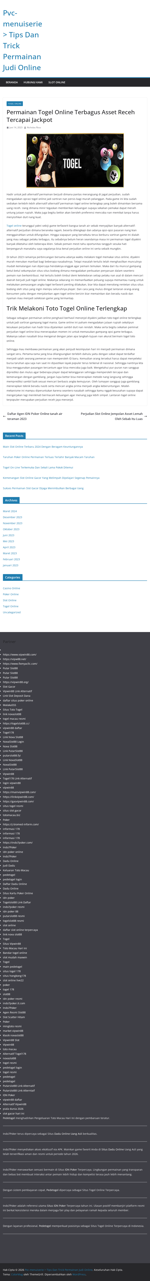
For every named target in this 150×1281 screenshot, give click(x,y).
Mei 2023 (8, 541)
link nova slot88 (12, 934)
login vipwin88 (12, 783)
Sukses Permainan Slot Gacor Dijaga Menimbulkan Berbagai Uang (43, 488)
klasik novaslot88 (13, 1035)
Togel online (14, 225)
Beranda (12, 82)
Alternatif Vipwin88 (14, 1104)
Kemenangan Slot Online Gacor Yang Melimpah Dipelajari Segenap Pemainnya (51, 478)
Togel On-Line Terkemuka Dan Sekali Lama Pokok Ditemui (38, 467)
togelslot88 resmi (13, 920)
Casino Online (11, 588)
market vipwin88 (13, 1030)
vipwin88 (8, 787)
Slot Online (56, 82)
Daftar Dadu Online (15, 884)
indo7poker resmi (14, 907)
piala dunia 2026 (13, 1108)
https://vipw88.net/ (14, 659)
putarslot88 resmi (14, 916)
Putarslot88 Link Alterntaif (19, 1090)
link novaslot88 (12, 714)
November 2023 (12, 523)
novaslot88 (9, 1058)
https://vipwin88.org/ (16, 682)
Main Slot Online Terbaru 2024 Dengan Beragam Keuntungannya (43, 446)
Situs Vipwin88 (12, 943)
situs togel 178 (12, 971)
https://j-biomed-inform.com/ (21, 824)
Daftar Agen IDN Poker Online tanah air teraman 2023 (34, 416)
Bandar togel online (15, 953)
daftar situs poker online (18, 700)
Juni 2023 (8, 535)
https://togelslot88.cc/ (16, 723)
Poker (6, 820)
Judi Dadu (9, 865)
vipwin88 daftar (12, 728)
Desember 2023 (12, 517)
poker (6, 985)
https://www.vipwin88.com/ (19, 654)
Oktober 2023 (11, 529)
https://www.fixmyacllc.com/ (20, 663)
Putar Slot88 (10, 668)
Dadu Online (10, 861)
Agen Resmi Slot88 (14, 1012)
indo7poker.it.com (14, 1003)
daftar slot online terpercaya (20, 930)
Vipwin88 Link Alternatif (17, 691)
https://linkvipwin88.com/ (18, 797)
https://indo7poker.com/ (18, 842)
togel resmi (10, 1063)
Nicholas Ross (34, 127)
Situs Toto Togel (12, 709)
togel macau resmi (14, 718)
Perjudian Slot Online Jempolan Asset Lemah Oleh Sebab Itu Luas (112, 416)
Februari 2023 (11, 559)
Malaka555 (9, 705)
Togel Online (14, 103)
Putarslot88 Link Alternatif (19, 1086)
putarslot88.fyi (12, 755)
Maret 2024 (10, 511)
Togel (6, 939)
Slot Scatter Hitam (14, 1017)
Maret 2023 (10, 553)
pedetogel (9, 875)
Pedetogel (9, 1118)
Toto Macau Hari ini (15, 948)
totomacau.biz (11, 815)
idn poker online (13, 852)
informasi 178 (11, 829)
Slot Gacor (9, 686)
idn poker (9, 897)
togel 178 (8, 989)
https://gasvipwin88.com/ (18, 801)
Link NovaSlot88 (12, 760)
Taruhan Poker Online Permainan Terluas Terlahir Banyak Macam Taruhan (49, 457)
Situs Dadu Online (113, 1149)
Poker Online (11, 594)
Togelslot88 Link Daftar (17, 902)
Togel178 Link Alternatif (17, 778)
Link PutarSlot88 (13, 751)
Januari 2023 (10, 565)
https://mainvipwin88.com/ (19, 792)
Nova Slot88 (10, 746)
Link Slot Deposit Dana (16, 695)
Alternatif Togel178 (14, 1053)
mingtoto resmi (12, 1026)
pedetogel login (12, 879)
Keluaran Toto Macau (16, 870)
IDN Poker (9, 1095)
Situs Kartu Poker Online (18, 893)
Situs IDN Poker (56, 1205)
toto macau (10, 1049)
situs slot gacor (12, 810)
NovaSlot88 (10, 764)
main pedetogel (12, 966)
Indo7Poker (10, 847)
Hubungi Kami (33, 82)
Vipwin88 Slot (11, 1040)
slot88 (6, 994)
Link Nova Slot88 (13, 737)
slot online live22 (13, 980)
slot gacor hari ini (13, 1113)
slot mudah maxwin (15, 957)
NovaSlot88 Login (13, 741)
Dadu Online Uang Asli (68, 1133)
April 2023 (9, 547)
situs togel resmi (13, 806)
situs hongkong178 (14, 975)
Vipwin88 (8, 774)
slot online (9, 925)
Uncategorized (12, 612)
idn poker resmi (12, 998)
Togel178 (8, 732)
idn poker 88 (10, 911)
